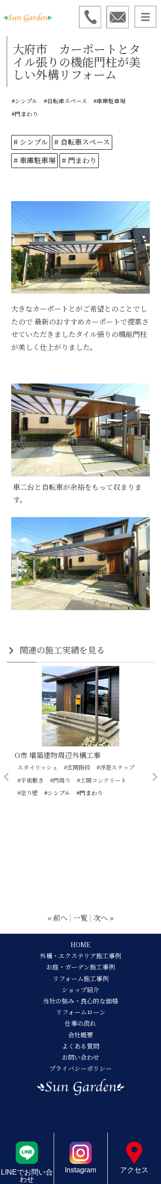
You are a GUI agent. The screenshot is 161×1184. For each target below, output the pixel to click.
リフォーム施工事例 (81, 978)
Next (154, 777)
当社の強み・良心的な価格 (80, 1000)
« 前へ (57, 918)
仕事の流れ (80, 1023)
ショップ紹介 (80, 989)
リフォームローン (81, 1011)
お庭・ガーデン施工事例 (80, 966)
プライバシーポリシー (80, 1068)
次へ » (103, 918)
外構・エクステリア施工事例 (80, 955)
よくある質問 (80, 1045)
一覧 (80, 918)
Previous (6, 777)
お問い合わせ (80, 1057)
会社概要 (80, 1034)
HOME (80, 944)
